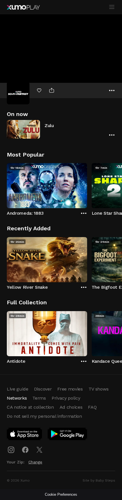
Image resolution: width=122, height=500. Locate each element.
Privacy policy (66, 398)
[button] (61, 129)
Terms (39, 398)
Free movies (70, 389)
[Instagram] (11, 450)
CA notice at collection (30, 407)
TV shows (98, 389)
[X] (39, 450)
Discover (43, 389)
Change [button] (35, 462)
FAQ (92, 407)
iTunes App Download (24, 435)
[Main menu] (111, 7)
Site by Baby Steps (99, 480)
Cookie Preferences (61, 494)
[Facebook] (25, 450)
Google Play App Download (67, 435)
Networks (17, 398)
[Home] (23, 7)
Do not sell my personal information (44, 416)
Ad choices (71, 407)
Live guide (17, 389)
